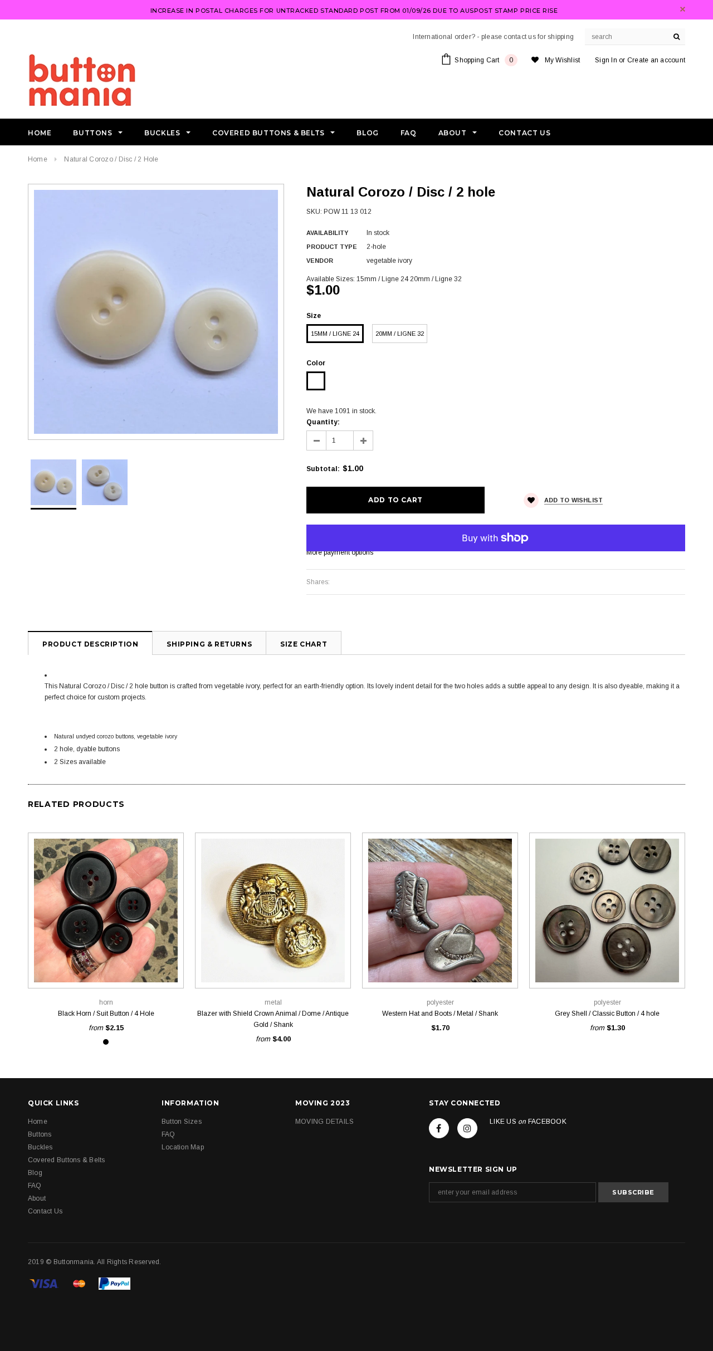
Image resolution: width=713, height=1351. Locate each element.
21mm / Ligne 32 (440, 963)
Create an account (656, 60)
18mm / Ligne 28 (106, 946)
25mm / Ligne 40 (106, 963)
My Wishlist (562, 60)
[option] (156, 312)
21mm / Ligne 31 (632, 963)
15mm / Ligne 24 (335, 333)
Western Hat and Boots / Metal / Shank (440, 1013)
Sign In (606, 60)
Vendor (319, 260)
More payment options (339, 552)
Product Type (331, 246)
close (682, 9)
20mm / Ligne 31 (273, 963)
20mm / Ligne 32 (399, 333)
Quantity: (323, 422)
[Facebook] (439, 1128)
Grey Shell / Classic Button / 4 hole (607, 1013)
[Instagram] (467, 1128)
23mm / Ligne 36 (155, 946)
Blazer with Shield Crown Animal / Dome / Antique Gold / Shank (273, 1019)
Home (37, 159)
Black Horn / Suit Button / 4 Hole (106, 1013)
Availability (327, 232)
